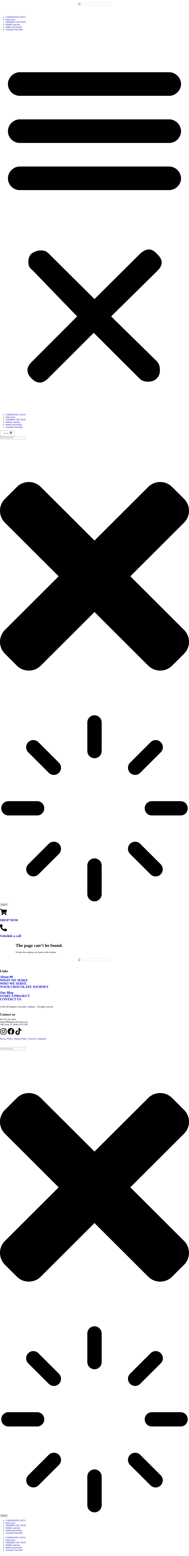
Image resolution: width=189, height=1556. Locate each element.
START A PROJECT (15, 996)
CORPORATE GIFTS (16, 17)
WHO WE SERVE (13, 983)
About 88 (6, 977)
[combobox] (13, 437)
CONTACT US (10, 999)
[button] (94, 222)
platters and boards (14, 27)
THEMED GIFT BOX (16, 22)
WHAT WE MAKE (14, 980)
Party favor (10, 19)
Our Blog (6, 992)
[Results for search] (94, 808)
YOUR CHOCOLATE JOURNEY (24, 987)
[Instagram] (3, 1031)
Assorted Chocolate (14, 29)
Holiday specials (13, 24)
